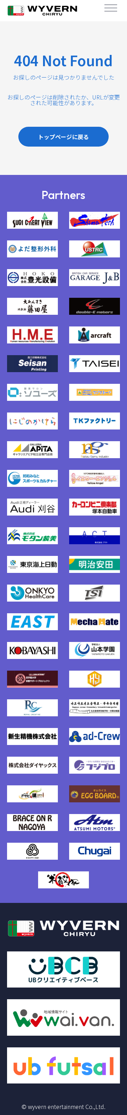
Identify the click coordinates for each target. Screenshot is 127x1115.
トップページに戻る (63, 136)
